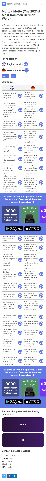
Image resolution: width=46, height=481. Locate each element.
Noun (5, 76)
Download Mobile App (17, 4)
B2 (13, 76)
